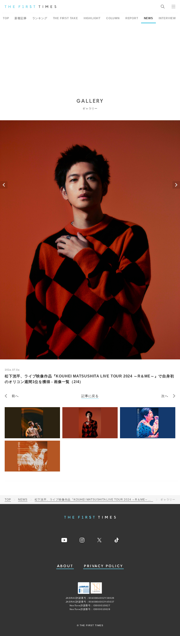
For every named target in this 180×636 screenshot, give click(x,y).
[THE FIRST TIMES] (30, 6)
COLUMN (113, 18)
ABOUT (65, 566)
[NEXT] (176, 185)
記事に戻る (90, 396)
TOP (6, 18)
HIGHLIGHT (92, 18)
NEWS (148, 18)
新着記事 (20, 18)
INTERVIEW (167, 18)
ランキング (39, 18)
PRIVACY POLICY (103, 566)
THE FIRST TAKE (65, 18)
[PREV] (4, 185)
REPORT (131, 18)
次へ (164, 396)
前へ (15, 396)
